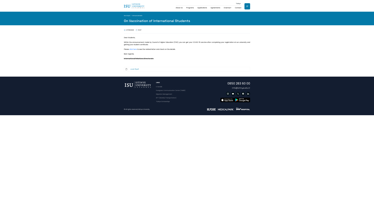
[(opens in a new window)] (228, 94)
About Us (179, 8)
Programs (190, 8)
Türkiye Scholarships (163, 101)
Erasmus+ (227, 8)
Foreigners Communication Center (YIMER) (170, 90)
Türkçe (238, 3)
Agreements (215, 8)
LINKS (158, 83)
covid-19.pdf (134, 69)
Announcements (137, 15)
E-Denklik (159, 87)
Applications (202, 8)
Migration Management (164, 94)
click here (133, 49)
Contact (238, 8)
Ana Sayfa (127, 15)
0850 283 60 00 (238, 83)
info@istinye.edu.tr (241, 88)
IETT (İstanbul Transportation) (166, 98)
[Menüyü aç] (247, 6)
